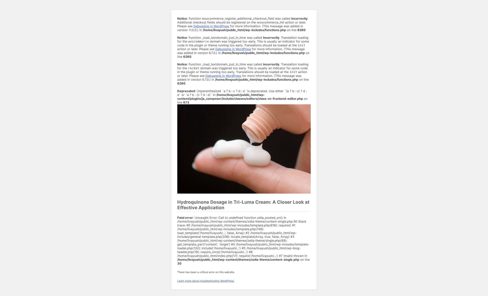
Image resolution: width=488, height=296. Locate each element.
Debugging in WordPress (211, 26)
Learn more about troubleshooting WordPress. (205, 280)
